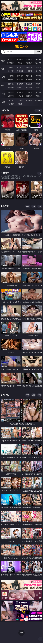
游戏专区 (38, 59)
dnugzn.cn (21, 46)
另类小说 (20, 96)
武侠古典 (38, 92)
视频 (3, 69)
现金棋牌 (29, 63)
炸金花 (20, 63)
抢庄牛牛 (38, 63)
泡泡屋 (20, 104)
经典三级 (20, 79)
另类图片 (38, 88)
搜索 (38, 52)
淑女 (33, 395)
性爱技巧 (38, 96)
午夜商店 (20, 100)
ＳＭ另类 (38, 71)
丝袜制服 (20, 71)
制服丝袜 (11, 79)
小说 (3, 94)
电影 (3, 77)
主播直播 (29, 71)
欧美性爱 (38, 76)
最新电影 (5, 394)
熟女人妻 (11, 71)
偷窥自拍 (11, 84)
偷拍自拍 (20, 76)
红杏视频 (11, 104)
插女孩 (10, 100)
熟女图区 (29, 88)
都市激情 (11, 92)
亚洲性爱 (11, 76)
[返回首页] (40, 639)
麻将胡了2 (10, 63)
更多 (39, 206)
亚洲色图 (20, 84)
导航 (3, 102)
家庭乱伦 (20, 92)
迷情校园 (11, 96)
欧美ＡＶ (29, 68)
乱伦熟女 (29, 79)
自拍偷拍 (20, 68)
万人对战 (29, 59)
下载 (39, 173)
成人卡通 (29, 76)
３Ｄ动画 (38, 68)
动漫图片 (38, 84)
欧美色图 (29, 84)
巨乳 (33, 206)
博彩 (3, 61)
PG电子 (10, 59)
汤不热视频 (38, 100)
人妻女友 (29, 92)
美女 (27, 206)
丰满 (27, 395)
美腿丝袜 (11, 88)
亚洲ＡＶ (11, 68)
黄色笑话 (29, 96)
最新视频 (5, 206)
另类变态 (38, 79)
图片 (3, 85)
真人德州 (20, 59)
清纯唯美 (20, 88)
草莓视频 (29, 100)
